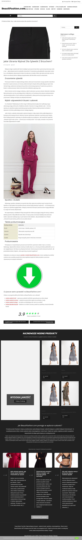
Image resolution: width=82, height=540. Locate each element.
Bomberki (59, 9)
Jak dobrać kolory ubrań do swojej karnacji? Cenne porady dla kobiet (43, 322)
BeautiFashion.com (13, 8)
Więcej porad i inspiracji (40, 517)
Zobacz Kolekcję (20, 401)
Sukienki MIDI (35, 6)
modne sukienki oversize (12, 300)
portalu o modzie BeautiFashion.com (30, 255)
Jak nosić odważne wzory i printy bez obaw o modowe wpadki (70, 50)
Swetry (53, 9)
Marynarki (66, 9)
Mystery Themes (53, 535)
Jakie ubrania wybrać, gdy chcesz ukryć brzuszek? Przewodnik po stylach (69, 39)
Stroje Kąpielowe (61, 6)
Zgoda (76, 538)
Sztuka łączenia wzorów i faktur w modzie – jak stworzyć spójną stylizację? (69, 45)
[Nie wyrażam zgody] (80, 538)
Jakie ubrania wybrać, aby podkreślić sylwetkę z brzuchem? (70, 58)
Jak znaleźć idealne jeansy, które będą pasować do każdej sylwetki (70, 54)
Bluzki (48, 9)
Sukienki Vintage (28, 9)
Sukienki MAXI (44, 6)
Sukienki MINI (27, 6)
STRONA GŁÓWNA (6, 21)
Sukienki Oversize (72, 6)
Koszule (42, 9)
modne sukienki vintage (12, 302)
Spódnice (51, 6)
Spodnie (36, 9)
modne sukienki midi (11, 298)
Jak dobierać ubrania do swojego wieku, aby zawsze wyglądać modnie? (15, 322)
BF (14, 64)
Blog (12, 21)
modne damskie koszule (12, 304)
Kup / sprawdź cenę (45, 377)
